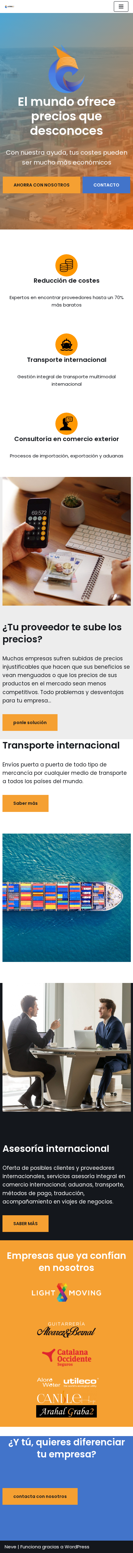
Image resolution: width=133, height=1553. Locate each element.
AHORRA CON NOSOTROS (42, 185)
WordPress (77, 1546)
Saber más (25, 803)
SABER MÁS (25, 1224)
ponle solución (30, 722)
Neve (10, 1546)
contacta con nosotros (40, 1496)
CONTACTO (106, 185)
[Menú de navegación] (121, 6)
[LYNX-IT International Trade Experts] (11, 6)
